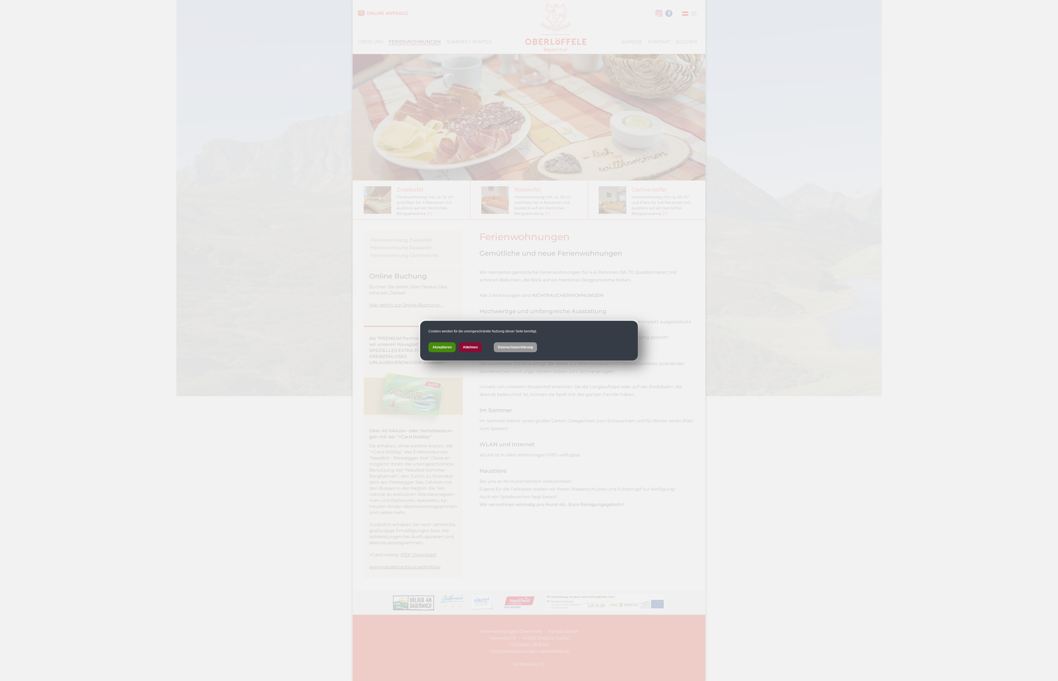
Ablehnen (470, 347)
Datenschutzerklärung (515, 347)
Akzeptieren (442, 347)
